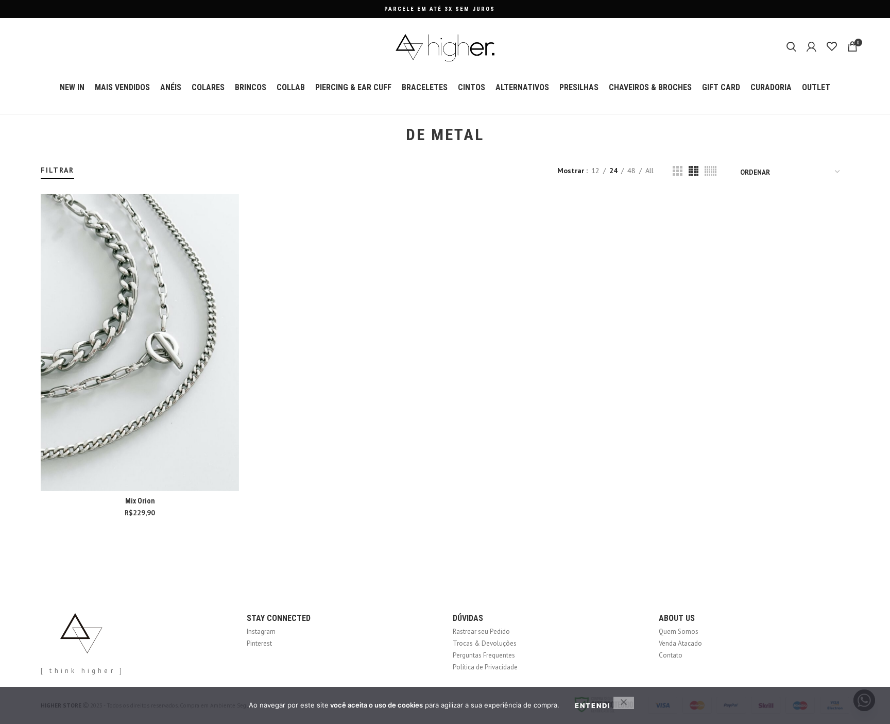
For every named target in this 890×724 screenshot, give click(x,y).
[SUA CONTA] (811, 46)
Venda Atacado (680, 643)
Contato (670, 655)
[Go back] (393, 135)
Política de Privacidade (485, 667)
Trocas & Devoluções (485, 643)
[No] (623, 703)
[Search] (791, 46)
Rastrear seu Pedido (481, 631)
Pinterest (259, 643)
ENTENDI (593, 705)
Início (47, 160)
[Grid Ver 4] (693, 171)
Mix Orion (140, 501)
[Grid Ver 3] (677, 171)
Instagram (261, 631)
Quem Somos (678, 631)
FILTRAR (57, 170)
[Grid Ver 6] (710, 171)
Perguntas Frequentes (484, 655)
